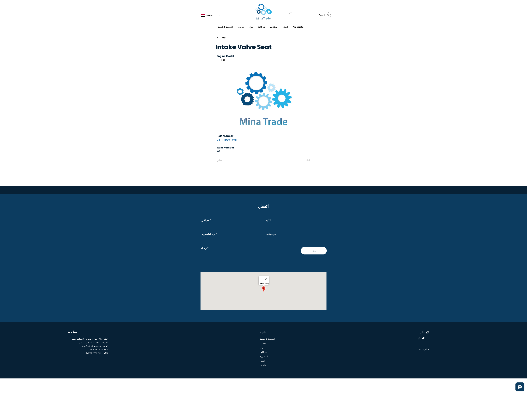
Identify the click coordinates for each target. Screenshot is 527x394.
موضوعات (271, 234)
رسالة (204, 248)
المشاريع (264, 356)
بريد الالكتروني (208, 234)
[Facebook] (419, 338)
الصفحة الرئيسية (267, 339)
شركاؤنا (263, 352)
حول (262, 347)
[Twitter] (423, 338)
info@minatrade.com (92, 346)
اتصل (262, 361)
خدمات (263, 343)
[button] (298, 26)
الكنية (268, 220)
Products (264, 365)
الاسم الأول (206, 220)
